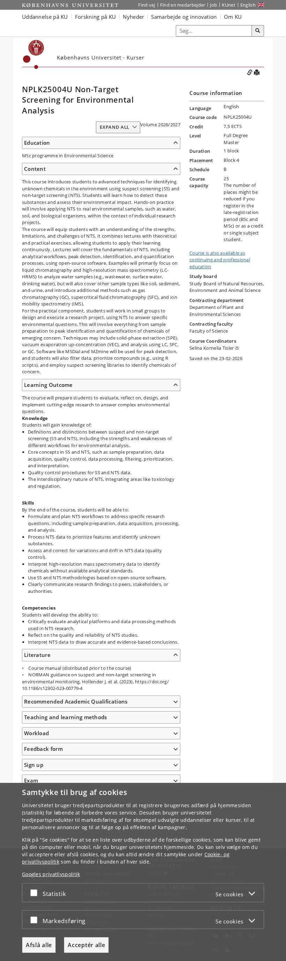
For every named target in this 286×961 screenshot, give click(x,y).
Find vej (146, 5)
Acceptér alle (86, 945)
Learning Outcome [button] (48, 384)
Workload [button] (36, 733)
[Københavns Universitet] (70, 5)
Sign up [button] (33, 764)
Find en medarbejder (182, 5)
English (248, 5)
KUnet (228, 5)
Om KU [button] (233, 16)
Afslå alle (39, 945)
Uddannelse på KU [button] (45, 16)
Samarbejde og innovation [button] (184, 16)
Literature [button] (37, 654)
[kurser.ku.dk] (33, 54)
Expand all (114, 127)
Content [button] (35, 168)
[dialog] (143, 872)
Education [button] (37, 142)
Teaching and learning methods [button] (65, 717)
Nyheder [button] (133, 16)
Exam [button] (31, 780)
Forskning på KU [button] (95, 16)
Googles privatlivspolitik (51, 874)
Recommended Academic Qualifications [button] (76, 701)
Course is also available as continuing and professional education (219, 260)
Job (213, 5)
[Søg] (257, 31)
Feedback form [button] (43, 748)
